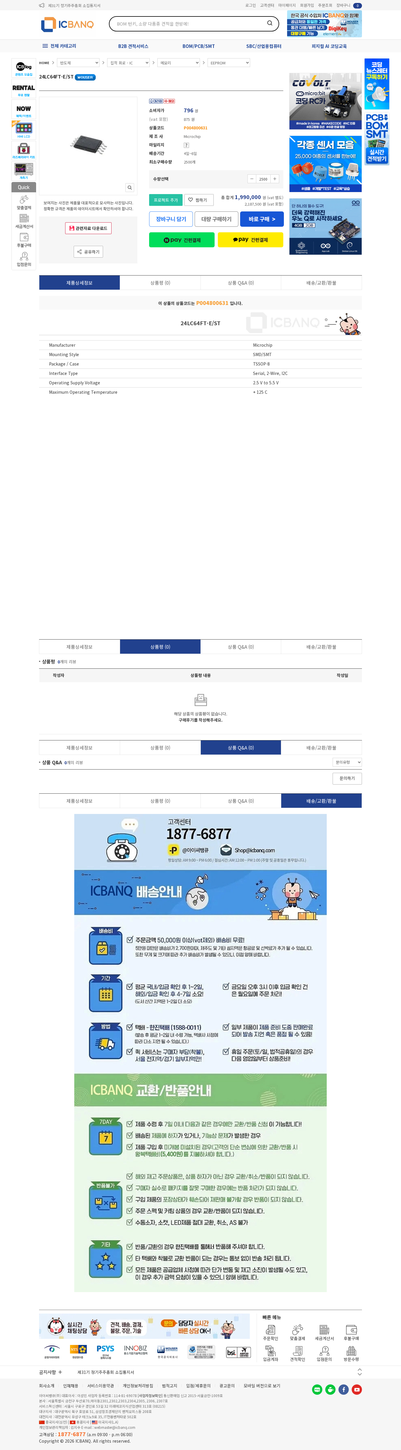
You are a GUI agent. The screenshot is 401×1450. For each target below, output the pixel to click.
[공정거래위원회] (52, 1352)
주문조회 (325, 5)
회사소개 (46, 1386)
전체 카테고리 (63, 46)
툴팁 (186, 145)
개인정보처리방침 (138, 1386)
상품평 (160, 282)
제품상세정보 (79, 282)
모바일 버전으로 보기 (262, 1386)
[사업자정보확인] (150, 1395)
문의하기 (347, 778)
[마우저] (167, 1352)
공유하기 (92, 252)
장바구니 (347, 5)
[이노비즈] (136, 1352)
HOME (44, 62)
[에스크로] (201, 1352)
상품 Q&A (241, 282)
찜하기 (201, 200)
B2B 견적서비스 (133, 46)
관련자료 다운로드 (91, 228)
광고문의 (227, 1386)
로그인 (250, 5)
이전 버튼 (360, 1369)
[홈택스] (79, 1352)
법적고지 (169, 1386)
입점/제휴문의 (198, 1386)
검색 (269, 22)
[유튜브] (357, 1389)
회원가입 (307, 5)
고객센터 (267, 5)
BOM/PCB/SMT (199, 46)
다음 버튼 (360, 1374)
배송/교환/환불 (321, 282)
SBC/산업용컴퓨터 (264, 46)
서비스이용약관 (100, 1386)
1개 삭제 (252, 179)
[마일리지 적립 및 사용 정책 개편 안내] (79, 5)
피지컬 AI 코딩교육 (329, 46)
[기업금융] (238, 1352)
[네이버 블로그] (317, 1389)
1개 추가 (275, 179)
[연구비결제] (105, 1352)
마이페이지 (287, 5)
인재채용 (70, 1386)
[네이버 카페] (330, 1389)
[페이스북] (343, 1389)
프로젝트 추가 (166, 200)
